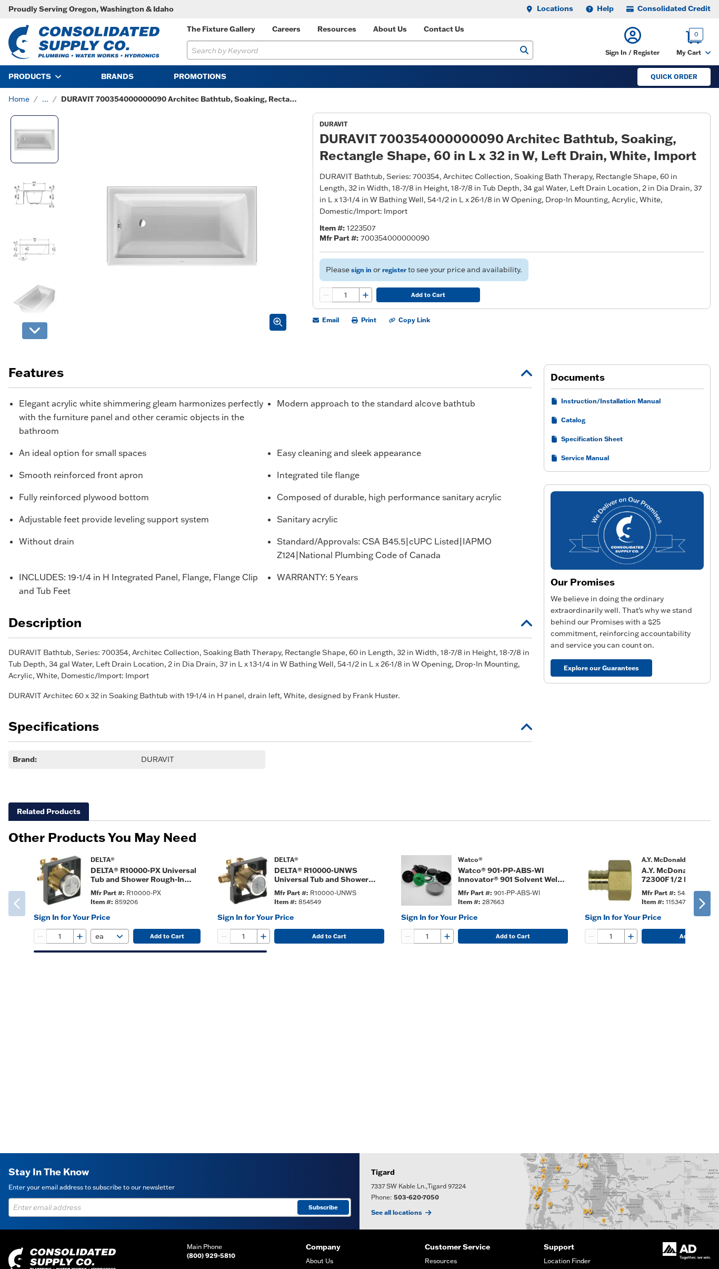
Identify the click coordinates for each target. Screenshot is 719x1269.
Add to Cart (428, 295)
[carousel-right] (702, 903)
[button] (632, 42)
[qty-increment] (365, 295)
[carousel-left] (16, 903)
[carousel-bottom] (34, 330)
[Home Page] (83, 42)
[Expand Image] (277, 322)
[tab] (48, 811)
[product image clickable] (59, 880)
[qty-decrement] (326, 295)
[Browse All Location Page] (539, 1191)
